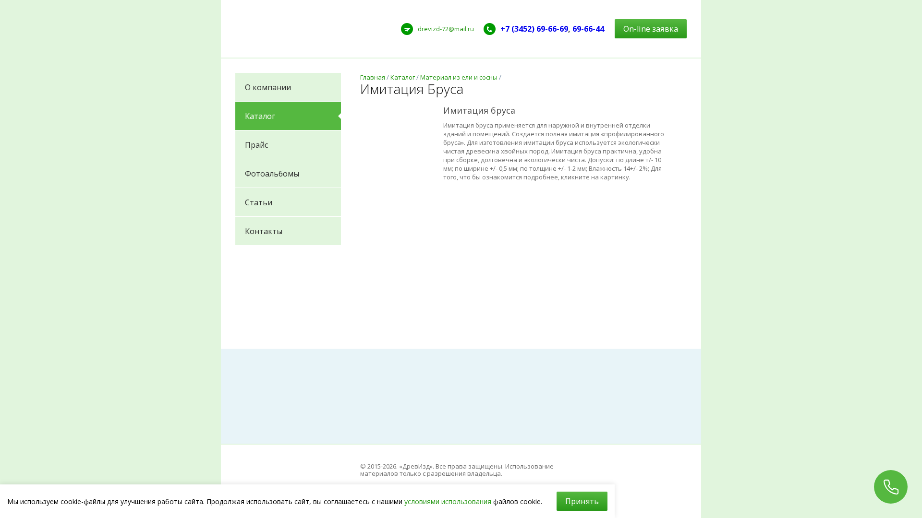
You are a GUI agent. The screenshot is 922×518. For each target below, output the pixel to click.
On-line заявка (650, 29)
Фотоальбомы (272, 173)
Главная (372, 77)
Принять (582, 501)
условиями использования (447, 501)
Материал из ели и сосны (458, 77)
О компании (268, 87)
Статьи (258, 202)
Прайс (256, 145)
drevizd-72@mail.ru (446, 28)
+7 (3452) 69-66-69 (534, 29)
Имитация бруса (479, 110)
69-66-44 (588, 29)
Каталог (260, 116)
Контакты (263, 231)
